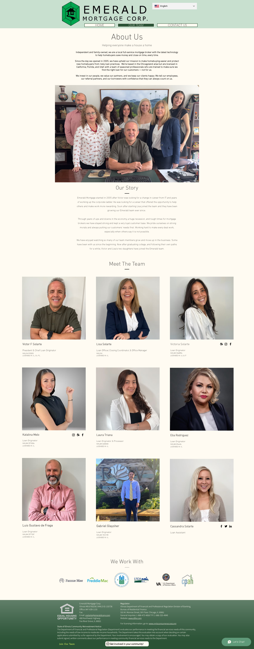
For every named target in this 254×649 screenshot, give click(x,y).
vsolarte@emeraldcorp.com (97, 615)
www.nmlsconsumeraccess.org (162, 623)
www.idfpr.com (135, 618)
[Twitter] (226, 526)
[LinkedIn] (230, 526)
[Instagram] (226, 344)
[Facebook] (230, 344)
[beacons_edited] (221, 344)
